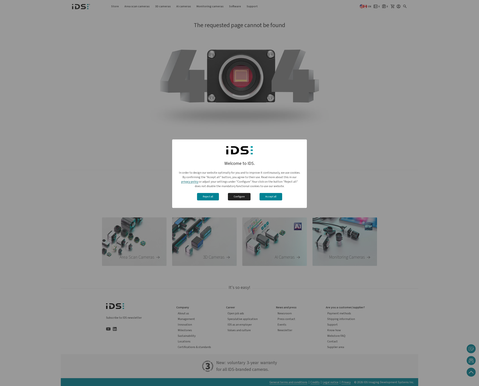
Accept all (270, 197)
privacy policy (189, 182)
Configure (239, 197)
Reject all (208, 197)
